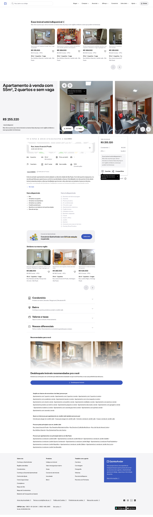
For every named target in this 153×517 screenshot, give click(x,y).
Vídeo (80, 128)
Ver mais (31, 187)
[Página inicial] (5, 3)
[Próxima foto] (51, 36)
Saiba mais (86, 236)
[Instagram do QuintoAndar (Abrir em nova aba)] (128, 500)
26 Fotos (68, 128)
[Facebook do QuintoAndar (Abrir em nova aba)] (124, 500)
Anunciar (94, 3)
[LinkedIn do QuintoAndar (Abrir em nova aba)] (135, 500)
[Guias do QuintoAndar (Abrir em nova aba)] (131, 500)
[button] (61, 299)
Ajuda (133, 3)
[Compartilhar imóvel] (64, 85)
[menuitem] (76, 3)
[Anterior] (113, 67)
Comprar (84, 3)
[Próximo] (119, 67)
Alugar (75, 3)
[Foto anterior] (34, 36)
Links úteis (124, 3)
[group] (43, 46)
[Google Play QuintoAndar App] (120, 508)
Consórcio (114, 3)
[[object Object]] (84, 91)
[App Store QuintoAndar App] (131, 508)
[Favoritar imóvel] (69, 85)
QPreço (104, 3)
